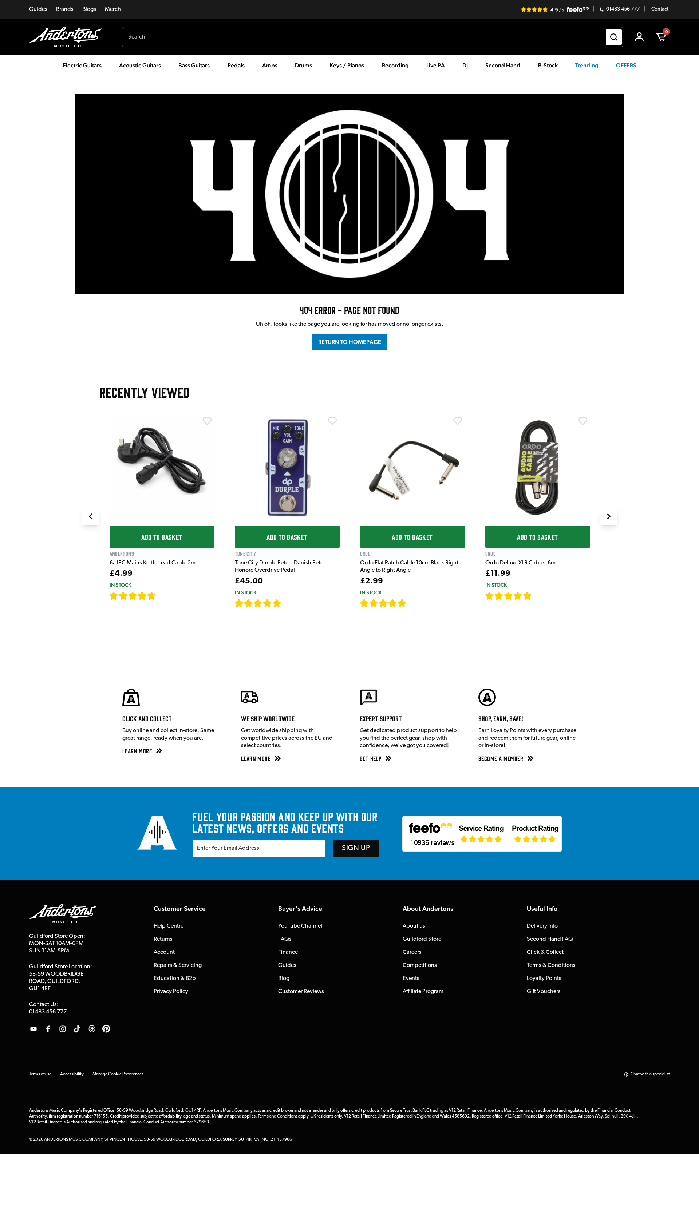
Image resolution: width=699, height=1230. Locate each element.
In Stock (120, 585)
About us (414, 926)
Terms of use (40, 1074)
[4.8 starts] (258, 603)
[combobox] (372, 37)
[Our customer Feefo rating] (482, 834)
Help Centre (168, 926)
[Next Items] (608, 516)
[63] (413, 603)
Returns (163, 939)
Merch (113, 9)
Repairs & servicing (178, 965)
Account (164, 952)
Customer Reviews (301, 992)
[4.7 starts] (133, 595)
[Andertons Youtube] (33, 1028)
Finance (288, 952)
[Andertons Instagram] (62, 1028)
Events (411, 978)
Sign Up (356, 848)
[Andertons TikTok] (77, 1028)
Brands (65, 9)
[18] (538, 596)
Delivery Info (542, 926)
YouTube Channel (300, 926)
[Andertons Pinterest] (106, 1028)
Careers (412, 952)
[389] (289, 603)
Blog (283, 978)
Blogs (89, 9)
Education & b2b (175, 978)
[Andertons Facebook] (48, 1028)
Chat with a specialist (650, 1074)
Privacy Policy (171, 992)
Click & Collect (545, 952)
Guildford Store (422, 939)
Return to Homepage (349, 341)
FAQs (285, 939)
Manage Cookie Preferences (117, 1074)
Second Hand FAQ (550, 939)
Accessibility (72, 1074)
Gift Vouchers (544, 992)
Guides (38, 9)
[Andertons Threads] (91, 1028)
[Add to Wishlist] (207, 421)
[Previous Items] (90, 516)
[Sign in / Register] (639, 37)
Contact (659, 9)
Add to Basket (161, 537)
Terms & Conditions (551, 965)
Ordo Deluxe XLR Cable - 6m (520, 563)
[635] (164, 596)
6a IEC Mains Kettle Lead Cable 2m (153, 563)
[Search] (614, 37)
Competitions (420, 965)
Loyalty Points (544, 978)
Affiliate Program (423, 992)
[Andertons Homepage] (68, 37)
